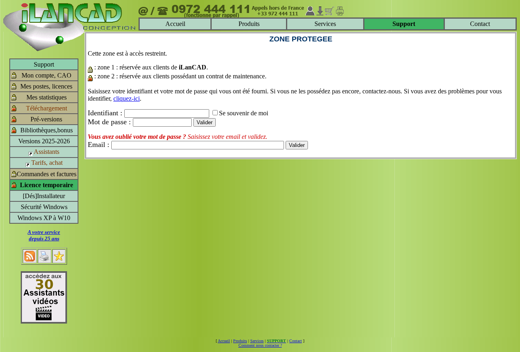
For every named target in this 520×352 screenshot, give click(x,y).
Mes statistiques (46, 97)
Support (44, 64)
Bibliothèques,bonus (46, 130)
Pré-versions (46, 119)
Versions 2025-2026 (44, 141)
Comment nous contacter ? (260, 345)
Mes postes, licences (46, 86)
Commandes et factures (46, 174)
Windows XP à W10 (43, 217)
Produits (249, 23)
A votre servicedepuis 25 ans (44, 235)
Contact (480, 23)
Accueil (175, 23)
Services (325, 23)
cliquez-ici (126, 98)
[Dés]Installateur (44, 195)
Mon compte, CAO (47, 75)
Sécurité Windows (44, 206)
